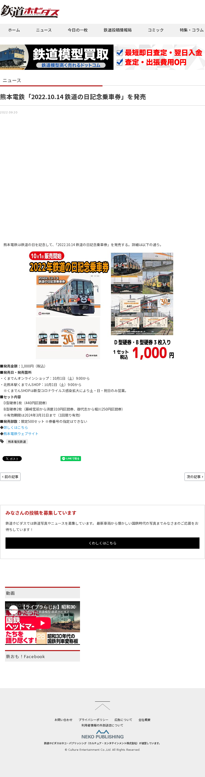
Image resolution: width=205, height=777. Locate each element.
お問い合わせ (63, 719)
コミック (156, 30)
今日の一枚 (78, 30)
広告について (123, 719)
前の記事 (11, 476)
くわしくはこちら (102, 542)
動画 (10, 593)
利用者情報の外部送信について (103, 725)
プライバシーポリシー (93, 719)
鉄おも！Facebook (25, 656)
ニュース (44, 30)
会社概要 (144, 719)
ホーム (14, 30)
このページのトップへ (102, 705)
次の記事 (194, 476)
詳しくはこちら (16, 427)
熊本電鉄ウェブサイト (21, 433)
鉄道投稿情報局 (118, 30)
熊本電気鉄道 (17, 441)
